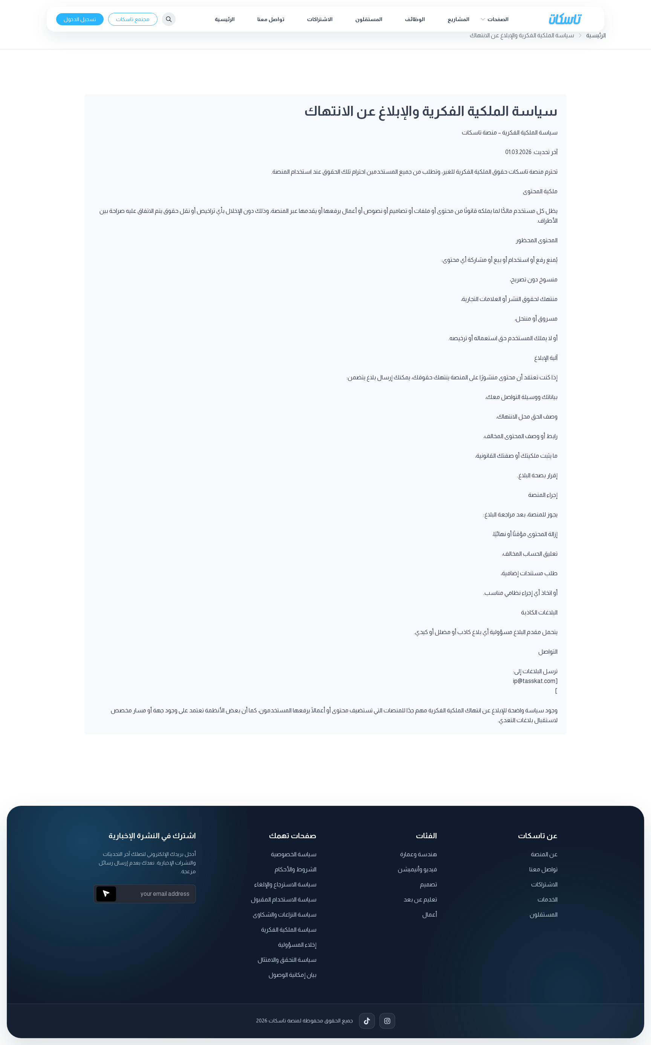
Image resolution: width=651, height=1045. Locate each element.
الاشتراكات (320, 19)
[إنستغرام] (387, 1021)
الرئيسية (225, 19)
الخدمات (548, 899)
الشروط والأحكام (295, 869)
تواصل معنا (270, 19)
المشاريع (458, 19)
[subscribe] (106, 893)
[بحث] (169, 19)
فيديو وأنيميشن (417, 869)
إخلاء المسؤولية (297, 944)
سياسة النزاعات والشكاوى (284, 914)
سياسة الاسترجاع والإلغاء (285, 884)
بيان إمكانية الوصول (292, 975)
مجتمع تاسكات (133, 19)
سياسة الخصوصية (293, 854)
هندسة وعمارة (418, 854)
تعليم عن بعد (420, 899)
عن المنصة (544, 854)
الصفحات (498, 19)
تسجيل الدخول (80, 19)
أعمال (429, 914)
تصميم (428, 884)
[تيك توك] (367, 1021)
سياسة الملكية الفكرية (288, 929)
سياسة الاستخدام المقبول (283, 899)
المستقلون (368, 19)
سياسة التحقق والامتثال (287, 959)
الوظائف (415, 19)
